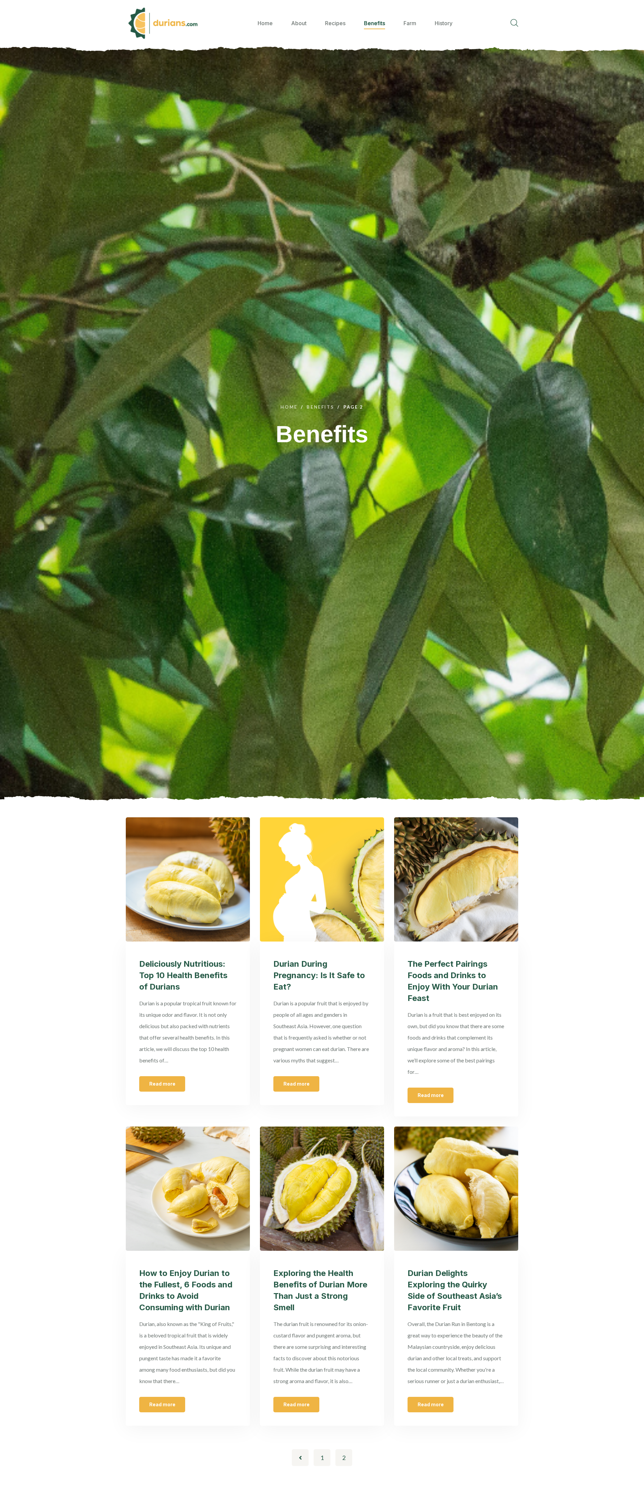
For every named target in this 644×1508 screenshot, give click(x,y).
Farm (410, 23)
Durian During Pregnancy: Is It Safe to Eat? (319, 975)
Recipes (335, 23)
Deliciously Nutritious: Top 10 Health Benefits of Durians (183, 975)
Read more (162, 1084)
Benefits (374, 23)
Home (265, 23)
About (299, 23)
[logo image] (163, 23)
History (443, 23)
